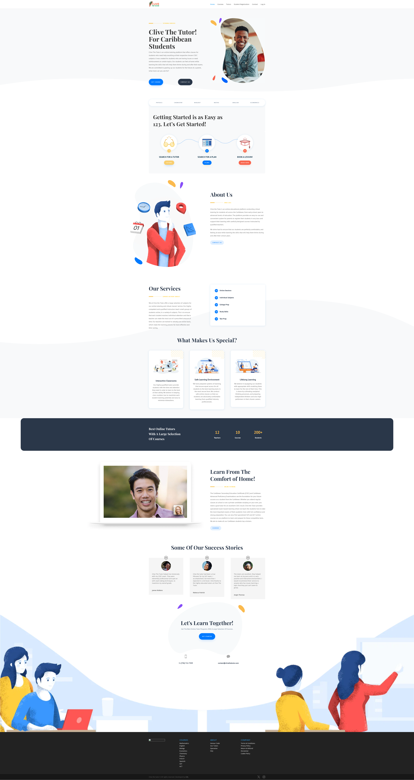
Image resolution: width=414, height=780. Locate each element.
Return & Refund (247, 748)
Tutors (228, 4)
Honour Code (215, 743)
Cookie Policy (245, 754)
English (236, 102)
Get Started (207, 636)
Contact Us (185, 82)
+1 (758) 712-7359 (186, 663)
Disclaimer (245, 751)
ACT (181, 766)
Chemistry (178, 102)
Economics (254, 102)
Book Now (245, 162)
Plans (207, 162)
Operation (214, 748)
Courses (220, 4)
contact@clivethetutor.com (228, 663)
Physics (159, 102)
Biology (197, 102)
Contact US (217, 242)
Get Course (156, 82)
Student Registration (241, 4)
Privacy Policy (245, 746)
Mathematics (184, 743)
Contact (255, 4)
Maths (216, 102)
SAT (181, 764)
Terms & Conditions (248, 743)
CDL (187, 777)
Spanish (182, 761)
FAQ (211, 751)
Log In (263, 4)
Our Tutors (214, 746)
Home (212, 4)
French (182, 759)
